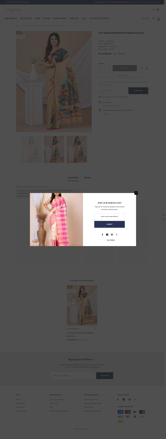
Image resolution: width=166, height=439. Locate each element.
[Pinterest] (112, 234)
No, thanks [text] (111, 240)
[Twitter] (116, 234)
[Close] (136, 193)
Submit (109, 224)
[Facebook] (102, 234)
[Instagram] (107, 234)
